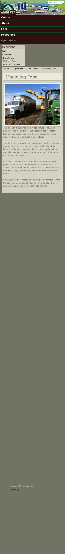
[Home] (8, 14)
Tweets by (14, 489)
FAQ (4, 29)
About (5, 23)
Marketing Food (9, 61)
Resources (8, 34)
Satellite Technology (11, 64)
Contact (6, 17)
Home (6, 69)
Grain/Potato (8, 58)
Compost (6, 55)
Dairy (5, 51)
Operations (8, 40)
